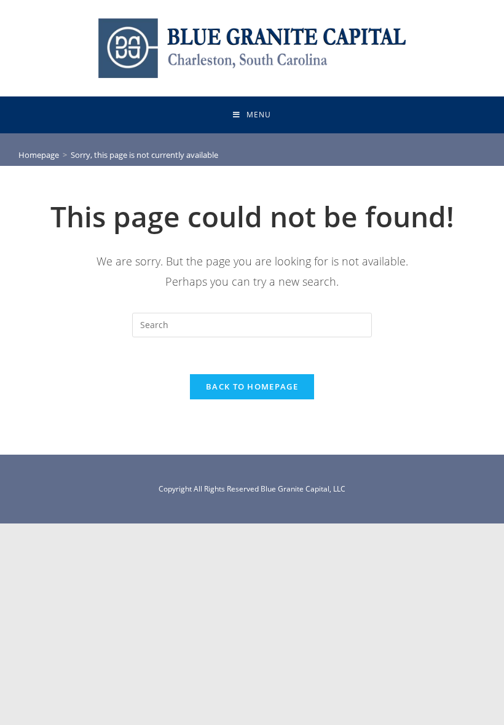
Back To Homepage (252, 386)
